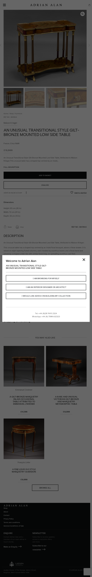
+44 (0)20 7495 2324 (47, 313)
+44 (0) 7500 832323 (50, 316)
